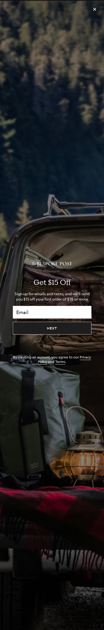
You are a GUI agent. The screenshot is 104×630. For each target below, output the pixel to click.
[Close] (94, 9)
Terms (60, 361)
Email (22, 312)
